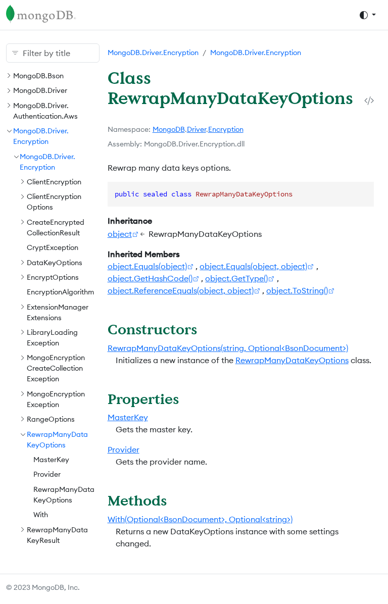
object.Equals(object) (147, 266)
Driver (196, 129)
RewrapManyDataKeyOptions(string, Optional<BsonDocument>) (228, 348)
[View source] (369, 101)
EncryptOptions (53, 277)
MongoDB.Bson (38, 75)
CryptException (52, 247)
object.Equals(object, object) (253, 266)
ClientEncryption (54, 181)
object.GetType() (236, 278)
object (120, 234)
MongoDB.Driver (40, 90)
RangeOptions (51, 419)
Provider (47, 474)
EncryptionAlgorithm (60, 291)
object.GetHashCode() (150, 278)
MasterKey (51, 459)
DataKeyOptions (54, 262)
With (40, 514)
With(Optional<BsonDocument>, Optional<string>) (200, 519)
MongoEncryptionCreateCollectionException (56, 368)
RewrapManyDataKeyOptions (292, 360)
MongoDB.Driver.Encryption (153, 52)
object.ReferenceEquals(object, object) (181, 290)
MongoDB (169, 129)
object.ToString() (297, 290)
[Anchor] (207, 329)
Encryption (226, 129)
